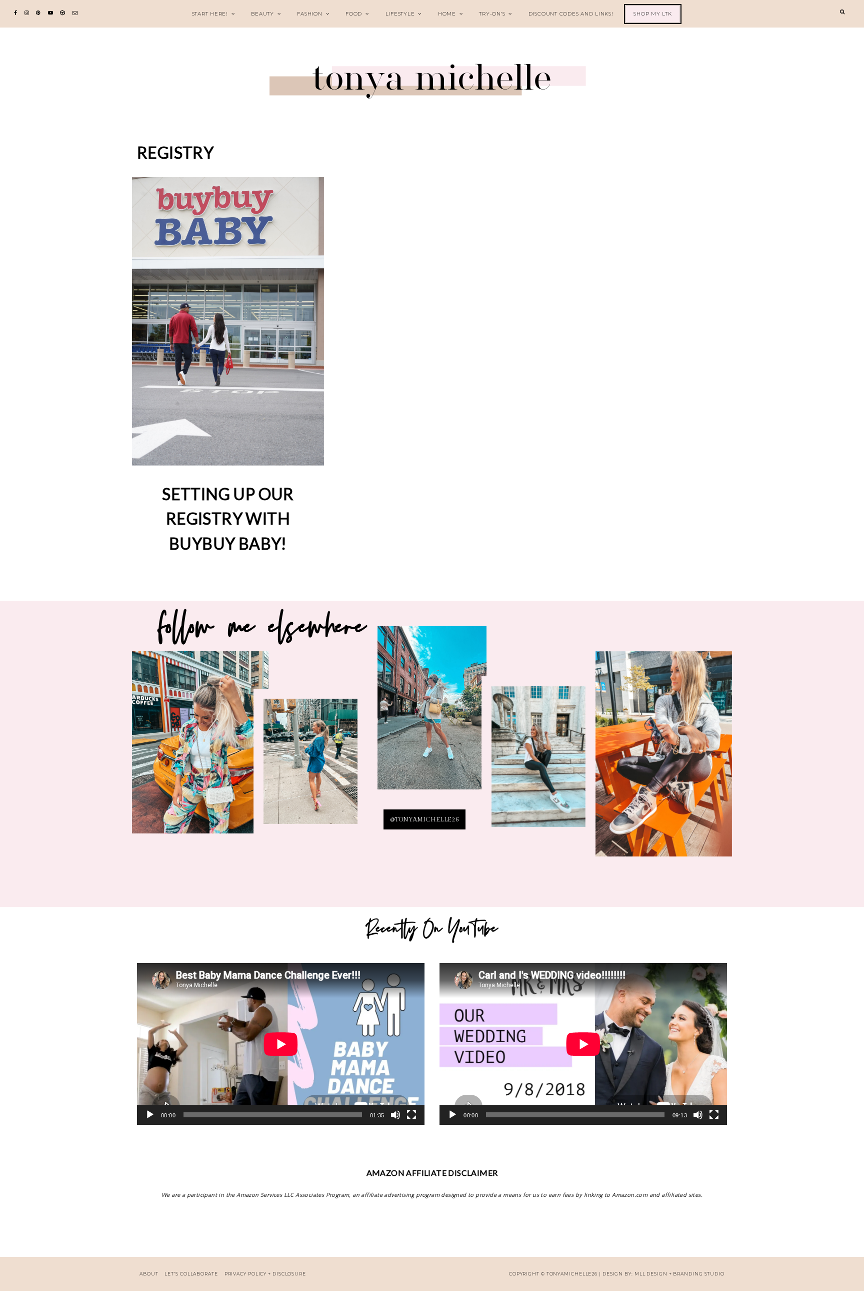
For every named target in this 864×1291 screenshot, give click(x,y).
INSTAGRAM (311, 768)
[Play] (150, 1115)
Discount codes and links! (571, 14)
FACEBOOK (663, 760)
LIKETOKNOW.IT (201, 749)
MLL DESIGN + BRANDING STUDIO (679, 1273)
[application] (280, 1044)
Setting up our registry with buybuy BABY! (228, 518)
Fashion (309, 14)
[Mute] (395, 1115)
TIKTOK (538, 762)
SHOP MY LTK (653, 14)
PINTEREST (432, 716)
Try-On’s (492, 14)
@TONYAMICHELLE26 (424, 819)
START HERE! (210, 14)
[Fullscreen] (411, 1115)
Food (354, 14)
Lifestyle (400, 14)
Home (447, 14)
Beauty (262, 14)
